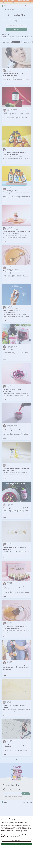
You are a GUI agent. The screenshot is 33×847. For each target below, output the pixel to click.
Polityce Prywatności (13, 836)
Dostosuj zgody (16, 840)
